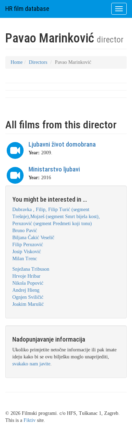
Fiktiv (30, 420)
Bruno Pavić (24, 230)
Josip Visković (26, 251)
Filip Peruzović (27, 244)
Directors (38, 62)
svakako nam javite (31, 363)
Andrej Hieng (25, 290)
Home (17, 62)
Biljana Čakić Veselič (33, 237)
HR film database (27, 8)
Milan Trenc (24, 258)
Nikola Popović (27, 283)
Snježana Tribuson (30, 269)
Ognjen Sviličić (27, 297)
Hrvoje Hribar (26, 276)
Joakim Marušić (28, 304)
